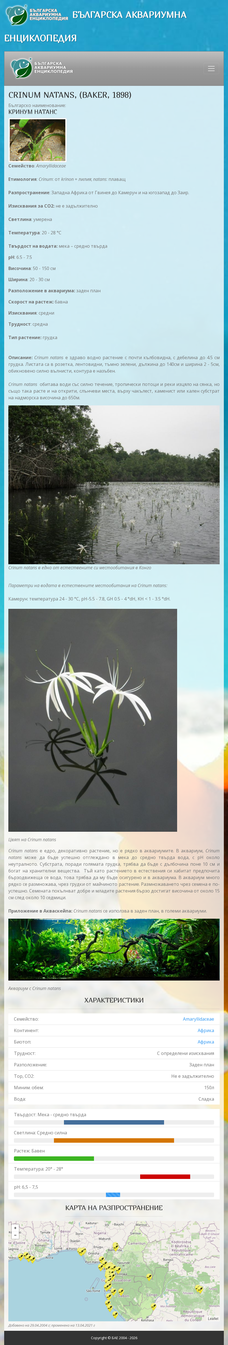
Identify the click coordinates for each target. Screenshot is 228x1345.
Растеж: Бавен (29, 1151)
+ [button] (15, 1228)
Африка (206, 1030)
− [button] (15, 1235)
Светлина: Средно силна (40, 1133)
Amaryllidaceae (198, 1019)
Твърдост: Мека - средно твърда (50, 1114)
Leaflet (213, 1318)
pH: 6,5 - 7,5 (26, 1187)
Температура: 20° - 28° (38, 1169)
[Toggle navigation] (211, 68)
